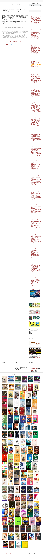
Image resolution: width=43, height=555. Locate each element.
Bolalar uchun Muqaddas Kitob (36, 367)
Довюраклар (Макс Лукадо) (35, 118)
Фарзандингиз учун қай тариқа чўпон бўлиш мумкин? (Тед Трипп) (36, 48)
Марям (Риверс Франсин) (35, 265)
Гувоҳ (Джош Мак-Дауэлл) (35, 280)
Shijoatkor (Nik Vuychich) (35, 125)
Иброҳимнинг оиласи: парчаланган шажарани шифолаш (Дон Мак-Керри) (35, 88)
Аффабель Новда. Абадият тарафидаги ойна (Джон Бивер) (35, 258)
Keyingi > (20, 41)
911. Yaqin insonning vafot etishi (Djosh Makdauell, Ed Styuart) (35, 33)
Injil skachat (33, 370)
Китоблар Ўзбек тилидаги (7, 553)
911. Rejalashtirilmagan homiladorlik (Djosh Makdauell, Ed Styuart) (36, 20)
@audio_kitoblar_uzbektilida (33, 328)
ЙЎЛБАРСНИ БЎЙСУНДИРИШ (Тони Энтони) (35, 285)
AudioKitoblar (14, 553)
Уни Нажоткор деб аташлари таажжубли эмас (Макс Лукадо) (36, 69)
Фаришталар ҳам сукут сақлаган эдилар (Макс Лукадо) (35, 38)
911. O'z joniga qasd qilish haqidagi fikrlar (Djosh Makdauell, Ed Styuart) (35, 23)
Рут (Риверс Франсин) (34, 267)
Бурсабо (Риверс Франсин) (35, 266)
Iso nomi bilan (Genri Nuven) (35, 181)
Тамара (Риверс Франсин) (35, 269)
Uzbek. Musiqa (23, 553)
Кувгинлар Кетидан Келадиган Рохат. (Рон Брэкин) (34, 282)
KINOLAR (27, 553)
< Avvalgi (9, 41)
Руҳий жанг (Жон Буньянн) (35, 279)
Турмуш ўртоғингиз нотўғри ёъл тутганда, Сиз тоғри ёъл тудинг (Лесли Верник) (36, 58)
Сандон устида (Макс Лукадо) (36, 53)
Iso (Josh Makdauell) (34, 52)
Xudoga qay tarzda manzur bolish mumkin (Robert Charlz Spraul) (36, 153)
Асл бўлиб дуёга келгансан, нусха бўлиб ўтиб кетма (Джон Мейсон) (36, 244)
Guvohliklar (18, 553)
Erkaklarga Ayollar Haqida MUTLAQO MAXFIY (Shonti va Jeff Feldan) (36, 209)
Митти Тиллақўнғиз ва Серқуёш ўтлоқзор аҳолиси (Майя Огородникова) (35, 93)
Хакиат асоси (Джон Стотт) (35, 141)
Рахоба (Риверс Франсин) (35, 268)
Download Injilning (34, 368)
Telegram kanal (32, 553)
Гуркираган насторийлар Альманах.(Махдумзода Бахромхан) (35, 255)
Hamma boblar (14, 41)
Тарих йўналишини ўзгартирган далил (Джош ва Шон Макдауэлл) (36, 129)
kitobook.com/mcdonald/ (37, 357)
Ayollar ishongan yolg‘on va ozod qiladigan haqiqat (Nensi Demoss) (36, 139)
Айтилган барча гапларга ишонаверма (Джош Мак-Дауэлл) (35, 248)
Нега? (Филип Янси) (34, 147)
